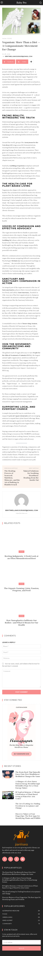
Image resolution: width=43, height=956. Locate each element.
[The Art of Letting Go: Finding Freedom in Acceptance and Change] (8, 806)
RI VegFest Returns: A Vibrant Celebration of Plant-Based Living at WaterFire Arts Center (27, 795)
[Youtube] (22, 859)
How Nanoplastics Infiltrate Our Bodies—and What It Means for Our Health (21, 622)
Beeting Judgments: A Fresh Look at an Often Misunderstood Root (21, 557)
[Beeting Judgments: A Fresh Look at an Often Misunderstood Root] (21, 539)
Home (4, 38)
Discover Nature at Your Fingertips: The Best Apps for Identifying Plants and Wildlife (27, 816)
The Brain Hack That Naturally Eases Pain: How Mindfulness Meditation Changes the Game (27, 774)
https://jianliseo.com (21, 513)
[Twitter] (16, 859)
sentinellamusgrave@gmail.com (18, 56)
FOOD (9, 38)
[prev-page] (19, 629)
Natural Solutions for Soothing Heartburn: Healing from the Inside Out (31, 475)
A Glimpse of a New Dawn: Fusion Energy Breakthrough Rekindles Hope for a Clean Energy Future (27, 784)
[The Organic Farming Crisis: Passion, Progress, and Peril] (21, 572)
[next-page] (23, 629)
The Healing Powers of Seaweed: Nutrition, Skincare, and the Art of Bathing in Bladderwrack (12, 478)
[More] (31, 61)
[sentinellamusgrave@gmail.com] (21, 501)
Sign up (21, 948)
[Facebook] (4, 859)
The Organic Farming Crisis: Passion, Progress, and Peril (21, 589)
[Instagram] (10, 859)
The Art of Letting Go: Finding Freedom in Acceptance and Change (27, 806)
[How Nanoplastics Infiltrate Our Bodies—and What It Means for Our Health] (21, 604)
